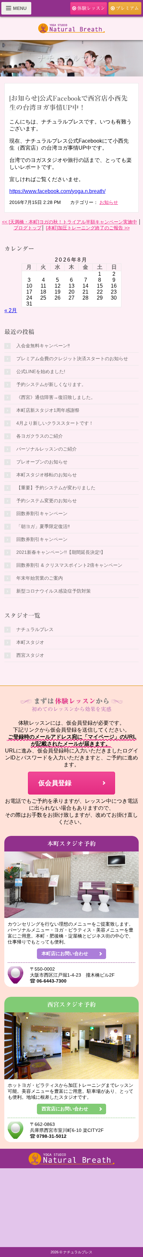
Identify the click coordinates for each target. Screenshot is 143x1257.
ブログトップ (28, 227)
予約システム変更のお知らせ (46, 500)
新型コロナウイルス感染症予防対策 (53, 591)
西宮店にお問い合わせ (65, 1108)
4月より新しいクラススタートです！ (54, 423)
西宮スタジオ (30, 655)
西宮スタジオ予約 (71, 1004)
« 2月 (10, 310)
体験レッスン (91, 8)
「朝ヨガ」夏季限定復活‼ (43, 526)
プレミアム (127, 8)
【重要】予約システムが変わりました (55, 487)
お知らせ (108, 202)
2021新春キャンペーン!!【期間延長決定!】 (60, 552)
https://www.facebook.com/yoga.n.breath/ (57, 191)
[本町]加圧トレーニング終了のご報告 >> (88, 227)
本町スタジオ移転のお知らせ (46, 474)
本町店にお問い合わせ (65, 953)
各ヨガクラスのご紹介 (39, 436)
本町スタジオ (30, 642)
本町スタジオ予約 (71, 843)
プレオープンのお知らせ (42, 461)
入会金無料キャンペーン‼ (43, 345)
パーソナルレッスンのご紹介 (46, 449)
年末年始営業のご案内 (39, 578)
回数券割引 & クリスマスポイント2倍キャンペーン (69, 565)
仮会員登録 (55, 783)
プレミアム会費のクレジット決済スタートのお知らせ (72, 358)
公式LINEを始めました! (40, 371)
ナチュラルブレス (35, 629)
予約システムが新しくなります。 (51, 384)
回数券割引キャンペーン (42, 513)
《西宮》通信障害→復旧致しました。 (55, 397)
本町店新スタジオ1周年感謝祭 (47, 410)
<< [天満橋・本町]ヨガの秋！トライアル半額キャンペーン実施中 (69, 221)
